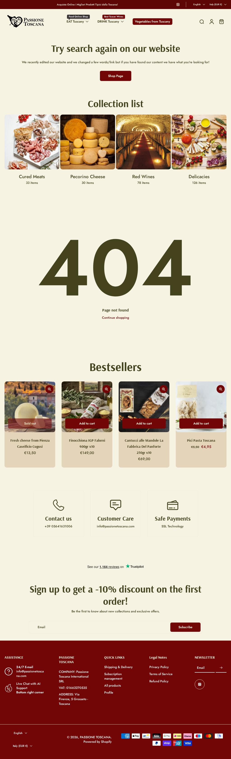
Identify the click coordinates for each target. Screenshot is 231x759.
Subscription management (113, 676)
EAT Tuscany (75, 21)
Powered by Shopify (97, 741)
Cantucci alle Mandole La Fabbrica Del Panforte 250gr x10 (144, 446)
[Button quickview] (49, 389)
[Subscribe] (221, 668)
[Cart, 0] (221, 21)
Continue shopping (115, 317)
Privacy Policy (159, 667)
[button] (25, 657)
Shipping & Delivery (118, 667)
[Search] (202, 21)
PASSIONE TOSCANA (95, 737)
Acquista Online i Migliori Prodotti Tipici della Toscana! (87, 4)
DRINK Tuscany (108, 21)
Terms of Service (161, 674)
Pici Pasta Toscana (201, 440)
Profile (108, 692)
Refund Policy (159, 681)
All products (112, 685)
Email (200, 668)
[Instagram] (178, 4)
